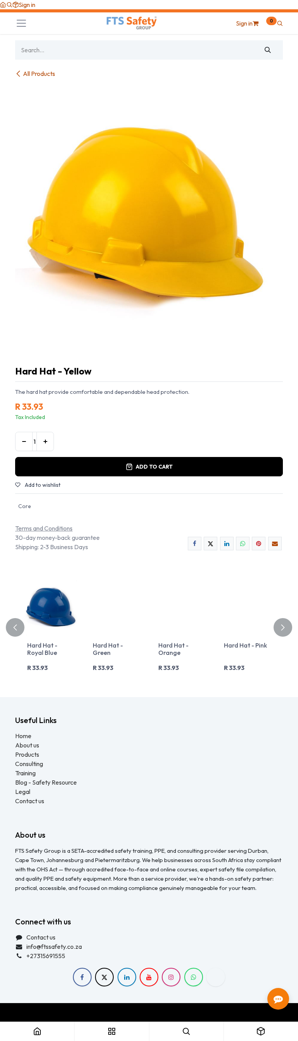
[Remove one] (24, 441)
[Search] (268, 50)
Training (25, 773)
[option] (149, 627)
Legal (22, 791)
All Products (39, 73)
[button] (9, 5)
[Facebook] (194, 543)
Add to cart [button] (154, 466)
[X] (210, 543)
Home (23, 736)
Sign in (27, 5)
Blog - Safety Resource (46, 782)
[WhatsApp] (242, 543)
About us (27, 745)
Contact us (29, 801)
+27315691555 (45, 956)
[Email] (275, 543)
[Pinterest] (258, 543)
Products (27, 754)
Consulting (29, 764)
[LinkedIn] (227, 543)
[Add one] (45, 441)
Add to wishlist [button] (42, 485)
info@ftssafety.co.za (54, 946)
